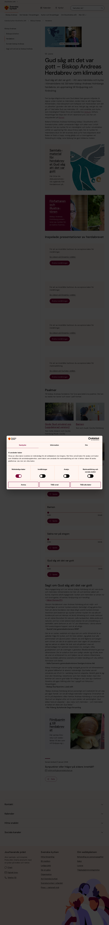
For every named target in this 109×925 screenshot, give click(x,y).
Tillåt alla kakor (85, 485)
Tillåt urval (54, 485)
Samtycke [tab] (22, 445)
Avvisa (23, 485)
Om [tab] (86, 445)
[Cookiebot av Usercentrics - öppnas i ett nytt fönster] (91, 438)
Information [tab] (54, 445)
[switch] (42, 476)
